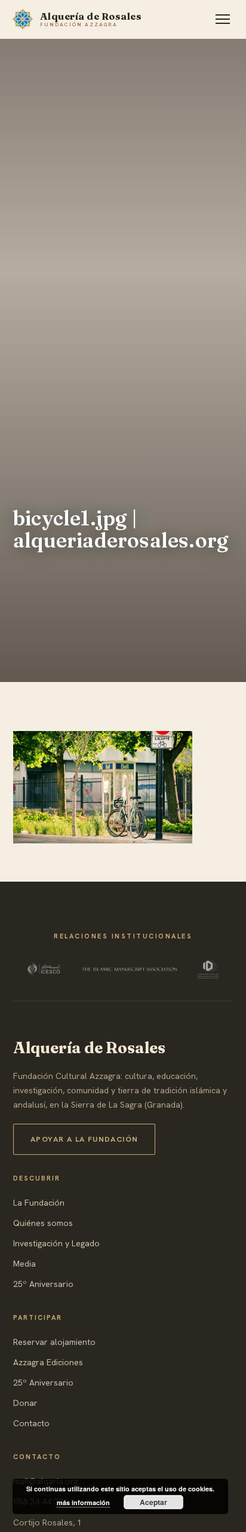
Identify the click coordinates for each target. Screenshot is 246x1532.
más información (83, 1502)
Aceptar (153, 1502)
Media (24, 1263)
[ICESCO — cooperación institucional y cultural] (45, 969)
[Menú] (222, 19)
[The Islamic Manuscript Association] (129, 969)
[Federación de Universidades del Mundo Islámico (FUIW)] (207, 969)
